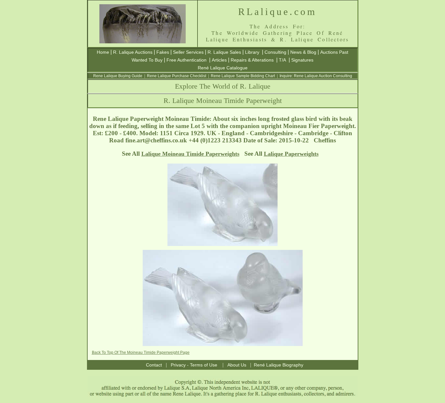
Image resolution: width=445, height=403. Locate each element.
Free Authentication (186, 60)
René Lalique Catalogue (223, 67)
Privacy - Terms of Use (194, 364)
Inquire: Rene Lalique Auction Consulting (316, 76)
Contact (154, 364)
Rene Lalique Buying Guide (117, 76)
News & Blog (303, 52)
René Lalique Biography (278, 364)
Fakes (162, 52)
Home (103, 52)
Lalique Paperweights (291, 154)
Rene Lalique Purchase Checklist (176, 76)
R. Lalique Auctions (132, 52)
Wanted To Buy (147, 60)
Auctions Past (334, 52)
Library (252, 52)
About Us (236, 364)
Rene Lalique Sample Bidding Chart (243, 76)
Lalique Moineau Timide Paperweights (190, 154)
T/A (282, 60)
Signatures (302, 60)
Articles (219, 60)
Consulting (275, 52)
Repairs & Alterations (252, 60)
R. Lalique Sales (224, 52)
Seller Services (188, 52)
